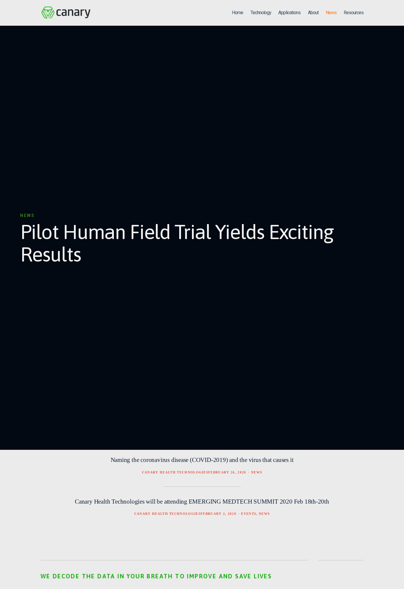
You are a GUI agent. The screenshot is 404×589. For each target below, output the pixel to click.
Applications (289, 12)
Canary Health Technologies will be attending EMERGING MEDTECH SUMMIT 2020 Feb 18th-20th (202, 501)
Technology (261, 12)
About (313, 12)
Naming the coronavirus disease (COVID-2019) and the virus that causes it (202, 459)
